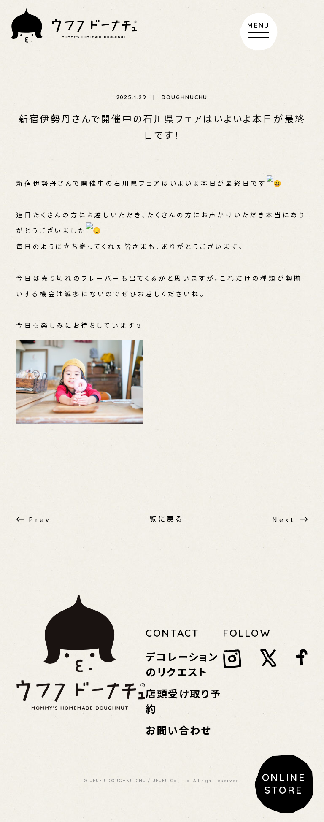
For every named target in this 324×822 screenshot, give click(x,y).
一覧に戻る (162, 519)
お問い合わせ (178, 729)
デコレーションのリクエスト (182, 664)
